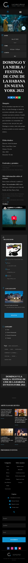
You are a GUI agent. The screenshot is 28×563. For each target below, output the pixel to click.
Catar (6, 349)
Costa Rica (18, 349)
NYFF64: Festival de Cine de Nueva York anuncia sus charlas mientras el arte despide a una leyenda (6, 412)
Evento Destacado (11, 332)
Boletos (14, 315)
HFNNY (13, 356)
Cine (8, 329)
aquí (8, 201)
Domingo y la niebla (10, 352)
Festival (9, 338)
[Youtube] (19, 548)
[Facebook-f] (8, 548)
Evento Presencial (11, 335)
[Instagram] (12, 548)
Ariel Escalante (13, 345)
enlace (8, 197)
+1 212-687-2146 (11, 265)
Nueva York (8, 359)
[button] (20, 12)
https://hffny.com (11, 278)
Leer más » (2, 418)
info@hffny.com (11, 272)
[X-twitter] (16, 548)
